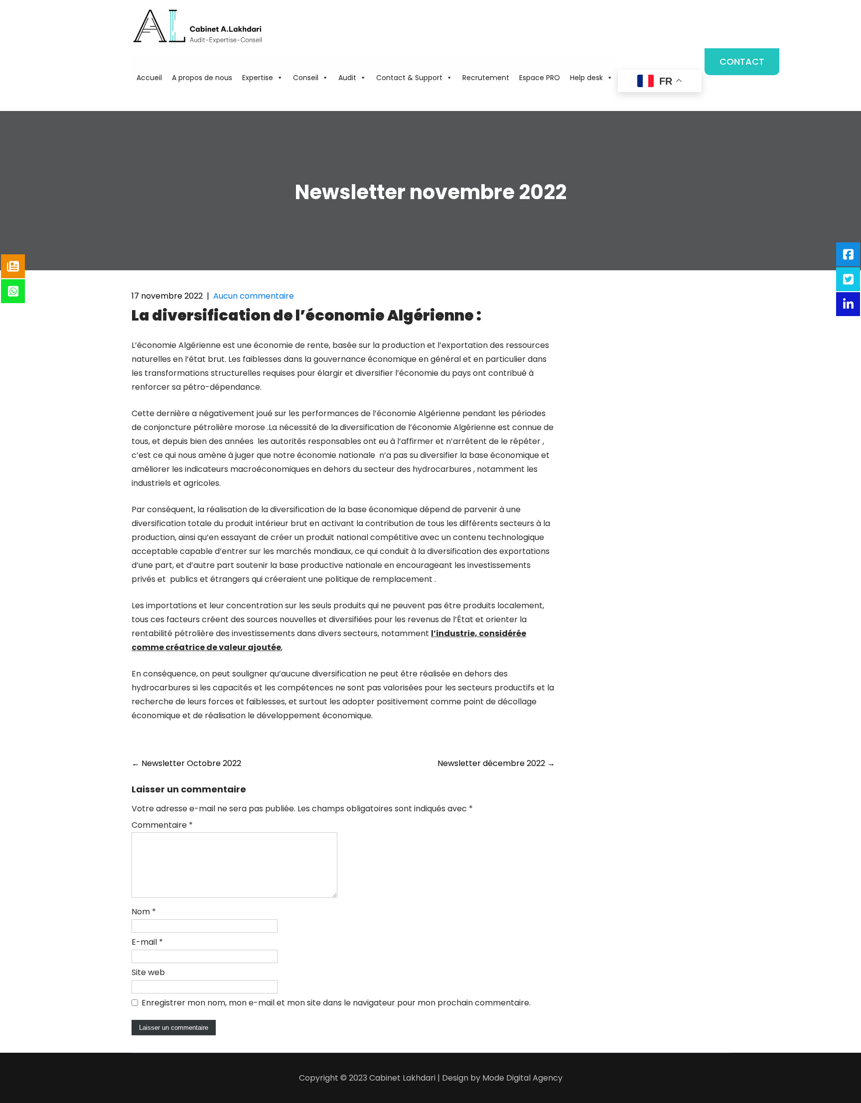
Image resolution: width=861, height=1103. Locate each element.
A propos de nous (202, 78)
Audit (347, 78)
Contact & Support (409, 78)
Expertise (257, 78)
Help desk (586, 78)
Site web (148, 972)
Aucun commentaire (253, 296)
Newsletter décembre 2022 (496, 763)
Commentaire (162, 825)
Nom (144, 911)
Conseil (305, 78)
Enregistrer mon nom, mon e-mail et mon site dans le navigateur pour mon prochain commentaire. (336, 1002)
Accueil (149, 78)
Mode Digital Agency (522, 1078)
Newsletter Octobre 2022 (186, 763)
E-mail (147, 942)
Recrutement (485, 78)
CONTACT (741, 61)
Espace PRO (539, 78)
